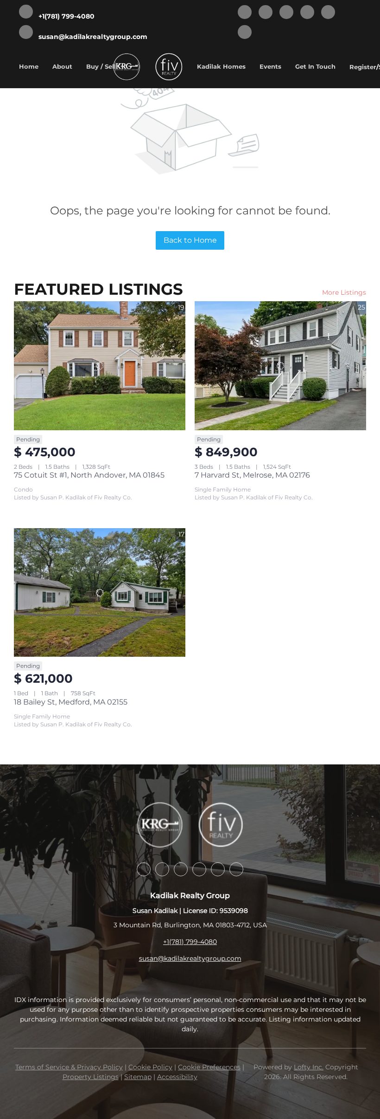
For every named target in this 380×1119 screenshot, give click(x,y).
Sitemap (138, 1077)
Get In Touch (315, 66)
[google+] (245, 32)
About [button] (62, 66)
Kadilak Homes (221, 66)
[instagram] (307, 12)
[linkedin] (265, 12)
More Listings (344, 292)
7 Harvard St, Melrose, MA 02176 (252, 475)
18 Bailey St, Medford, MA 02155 (70, 702)
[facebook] (245, 12)
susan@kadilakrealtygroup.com (190, 958)
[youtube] (328, 12)
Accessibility (177, 1077)
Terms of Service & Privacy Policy (69, 1067)
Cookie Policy (150, 1067)
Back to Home (190, 240)
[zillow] (286, 12)
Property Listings (91, 1077)
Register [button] (362, 67)
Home (28, 66)
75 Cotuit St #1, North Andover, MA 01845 (89, 475)
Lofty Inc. (308, 1067)
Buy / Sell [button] (101, 66)
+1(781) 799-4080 (190, 942)
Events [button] (270, 66)
